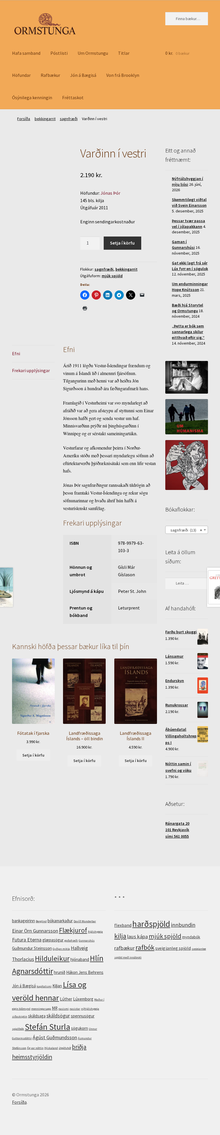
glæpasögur (53, 940)
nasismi (63, 1009)
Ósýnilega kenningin (32, 97)
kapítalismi (44, 986)
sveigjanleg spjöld (173, 948)
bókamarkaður (60, 920)
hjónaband (79, 959)
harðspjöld (151, 924)
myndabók (191, 936)
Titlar (123, 53)
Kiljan (57, 986)
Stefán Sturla (47, 1026)
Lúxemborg (83, 999)
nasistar (75, 1009)
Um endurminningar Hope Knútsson (190, 286)
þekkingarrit (45, 118)
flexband (122, 925)
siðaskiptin (19, 1016)
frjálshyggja (95, 931)
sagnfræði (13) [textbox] (185, 530)
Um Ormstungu (93, 53)
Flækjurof (73, 930)
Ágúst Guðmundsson (55, 1037)
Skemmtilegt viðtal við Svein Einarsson (189, 202)
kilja (120, 935)
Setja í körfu (122, 243)
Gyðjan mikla (61, 949)
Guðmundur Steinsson (32, 948)
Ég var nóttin (35, 1048)
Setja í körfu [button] (33, 755)
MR (55, 1008)
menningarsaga (41, 1009)
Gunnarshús (87, 940)
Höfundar (21, 75)
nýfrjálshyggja (90, 1009)
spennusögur (83, 1016)
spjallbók (18, 1029)
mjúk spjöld (112, 275)
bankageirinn (23, 920)
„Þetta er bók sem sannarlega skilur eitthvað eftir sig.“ (188, 331)
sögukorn (79, 1028)
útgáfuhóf (65, 1048)
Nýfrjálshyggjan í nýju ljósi (187, 181)
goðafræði (71, 940)
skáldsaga (37, 1016)
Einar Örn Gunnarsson (35, 931)
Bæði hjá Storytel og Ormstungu (187, 307)
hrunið (59, 972)
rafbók (144, 947)
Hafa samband (26, 53)
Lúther (66, 999)
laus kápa (137, 936)
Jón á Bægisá (83, 75)
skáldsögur (58, 1016)
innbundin (183, 924)
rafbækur (124, 948)
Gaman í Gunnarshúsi (183, 244)
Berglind (41, 921)
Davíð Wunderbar (85, 921)
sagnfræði (69, 118)
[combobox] (186, 530)
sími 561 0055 (177, 836)
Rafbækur (50, 75)
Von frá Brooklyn (122, 75)
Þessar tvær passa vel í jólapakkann (188, 223)
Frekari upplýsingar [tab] (31, 370)
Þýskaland (51, 1048)
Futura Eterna (27, 940)
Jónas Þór (110, 193)
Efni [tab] (16, 353)
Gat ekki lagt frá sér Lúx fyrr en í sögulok (190, 265)
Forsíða (23, 118)
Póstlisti (59, 53)
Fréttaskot (73, 97)
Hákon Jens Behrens (84, 972)
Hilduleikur (52, 958)
